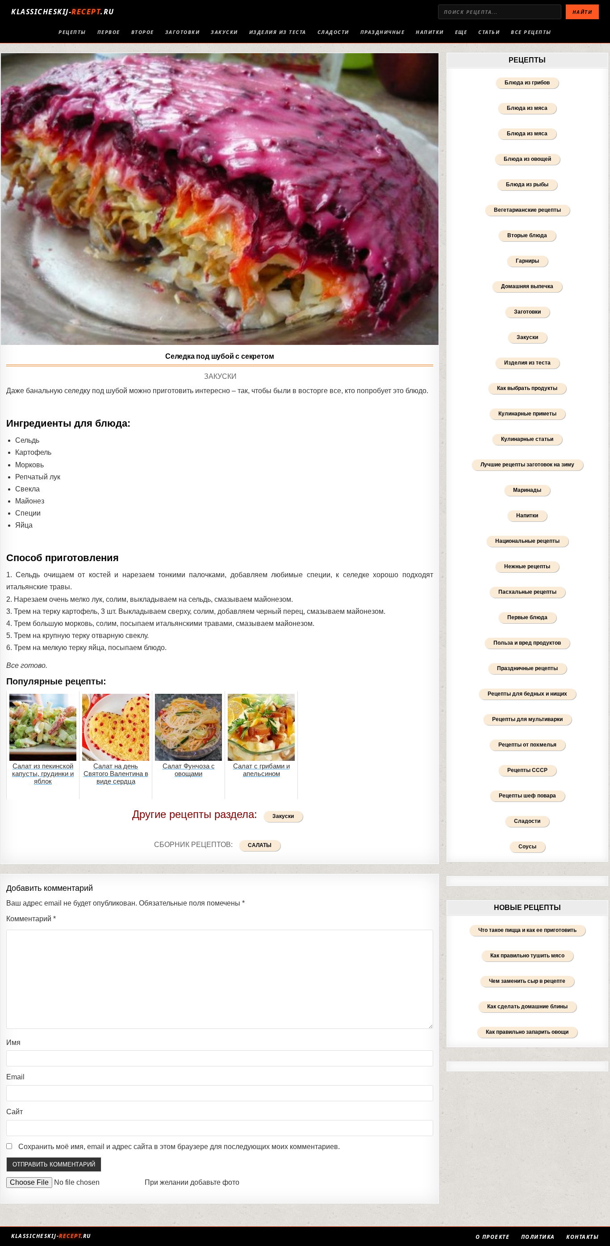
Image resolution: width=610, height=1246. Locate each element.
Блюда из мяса (527, 108)
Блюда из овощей (527, 159)
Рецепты (72, 32)
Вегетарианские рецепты (527, 210)
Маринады (527, 490)
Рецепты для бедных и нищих (527, 694)
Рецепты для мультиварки (527, 719)
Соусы (527, 846)
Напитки (430, 32)
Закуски (224, 32)
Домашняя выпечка (527, 286)
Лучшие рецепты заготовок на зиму (527, 464)
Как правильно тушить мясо (527, 955)
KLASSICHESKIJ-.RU (62, 12)
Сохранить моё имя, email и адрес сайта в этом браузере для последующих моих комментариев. (179, 1146)
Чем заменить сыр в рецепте (527, 981)
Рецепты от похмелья (527, 745)
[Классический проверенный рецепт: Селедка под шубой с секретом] (220, 199)
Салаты (260, 845)
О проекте (493, 1237)
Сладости (333, 32)
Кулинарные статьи (527, 439)
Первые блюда (527, 617)
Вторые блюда (527, 235)
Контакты (582, 1237)
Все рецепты (531, 32)
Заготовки (182, 32)
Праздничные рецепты (527, 668)
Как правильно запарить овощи (527, 1032)
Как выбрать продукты (527, 388)
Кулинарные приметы (527, 414)
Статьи (489, 32)
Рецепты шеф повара (527, 796)
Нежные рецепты (527, 566)
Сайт (14, 1112)
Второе (142, 32)
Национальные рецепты (527, 541)
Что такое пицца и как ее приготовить (527, 930)
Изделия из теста (277, 32)
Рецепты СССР (527, 770)
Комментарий (31, 919)
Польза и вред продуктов (527, 643)
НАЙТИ (582, 11)
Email (15, 1077)
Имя (13, 1042)
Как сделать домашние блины (527, 1006)
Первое (108, 32)
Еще (461, 32)
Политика (538, 1237)
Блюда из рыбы (527, 184)
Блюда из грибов (527, 83)
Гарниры (527, 261)
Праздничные (382, 32)
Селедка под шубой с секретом (219, 356)
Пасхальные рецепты (527, 592)
